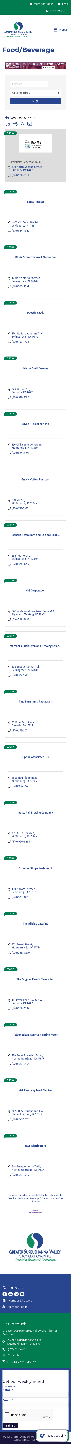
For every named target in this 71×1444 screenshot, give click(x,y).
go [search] (37, 100)
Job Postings (32, 1198)
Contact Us (46, 1198)
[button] (7, 118)
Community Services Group (24, 162)
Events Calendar (39, 1195)
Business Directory (18, 1195)
